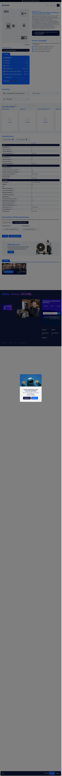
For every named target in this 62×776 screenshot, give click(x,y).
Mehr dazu (29, 394)
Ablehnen (33, 394)
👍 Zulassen (34, 398)
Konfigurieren (27, 398)
